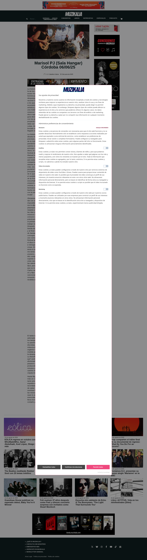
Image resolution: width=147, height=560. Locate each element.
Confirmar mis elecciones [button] (73, 467)
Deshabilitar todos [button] (49, 467)
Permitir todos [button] (98, 467)
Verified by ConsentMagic (104, 472)
